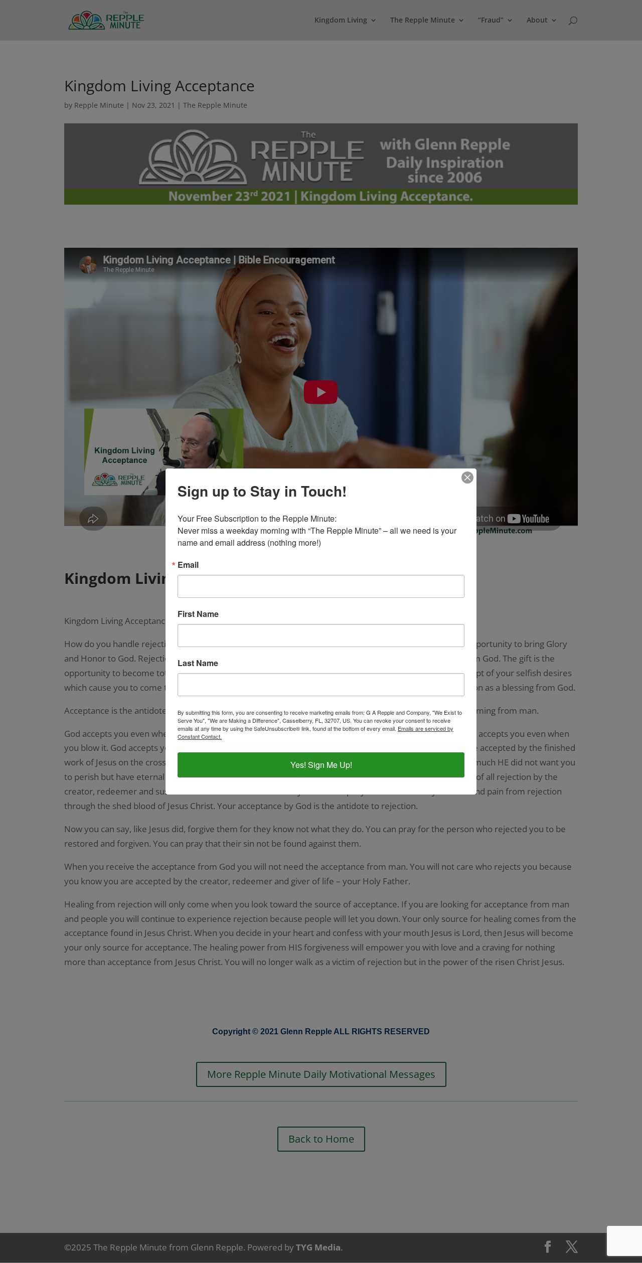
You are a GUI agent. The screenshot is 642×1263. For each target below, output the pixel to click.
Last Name (198, 663)
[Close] (467, 477)
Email (188, 565)
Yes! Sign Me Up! (321, 764)
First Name (198, 614)
